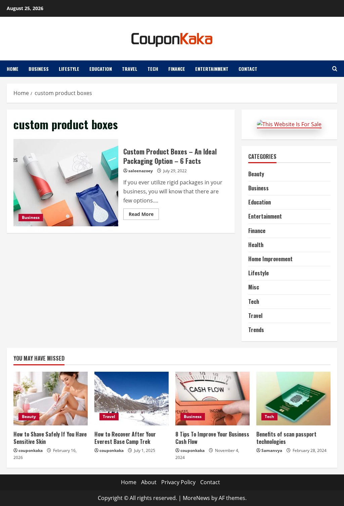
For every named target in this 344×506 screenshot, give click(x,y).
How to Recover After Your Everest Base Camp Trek (125, 438)
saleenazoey (140, 171)
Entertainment (211, 68)
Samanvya (271, 450)
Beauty (256, 174)
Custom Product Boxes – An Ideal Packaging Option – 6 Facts (65, 182)
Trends (256, 330)
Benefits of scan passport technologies (286, 438)
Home (12, 68)
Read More (144, 215)
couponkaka (30, 450)
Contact (248, 68)
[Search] (334, 68)
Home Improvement (270, 259)
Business (39, 68)
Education (100, 68)
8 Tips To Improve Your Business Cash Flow (212, 438)
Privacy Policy (178, 482)
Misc (253, 287)
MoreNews (196, 498)
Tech (152, 68)
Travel (129, 68)
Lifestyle (69, 68)
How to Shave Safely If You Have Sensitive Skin (50, 438)
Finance (176, 68)
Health (255, 245)
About (149, 482)
